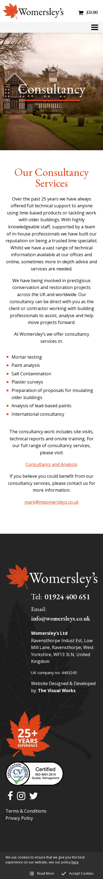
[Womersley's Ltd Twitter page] (33, 796)
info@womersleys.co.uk (60, 619)
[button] (94, 27)
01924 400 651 (67, 596)
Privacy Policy (19, 818)
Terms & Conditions (25, 811)
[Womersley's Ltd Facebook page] (10, 796)
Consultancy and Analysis (51, 464)
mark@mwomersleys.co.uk (51, 502)
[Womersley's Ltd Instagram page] (21, 796)
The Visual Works (57, 691)
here (75, 862)
